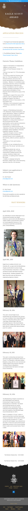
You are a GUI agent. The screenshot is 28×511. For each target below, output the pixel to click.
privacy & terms (13, 503)
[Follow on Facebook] (14, 492)
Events (7, 486)
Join (11, 486)
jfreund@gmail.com (8, 178)
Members (13, 509)
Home (19, 509)
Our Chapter (10, 507)
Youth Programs (19, 507)
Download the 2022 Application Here (15, 43)
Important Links (17, 486)
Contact (15, 488)
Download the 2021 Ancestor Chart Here (13, 49)
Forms (11, 488)
